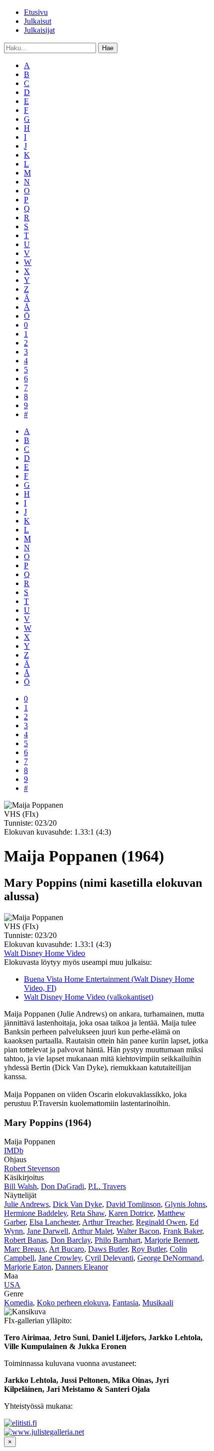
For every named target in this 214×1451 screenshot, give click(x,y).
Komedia (18, 1302)
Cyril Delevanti (109, 1258)
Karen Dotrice (130, 1213)
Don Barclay (71, 1240)
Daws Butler (107, 1249)
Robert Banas (25, 1240)
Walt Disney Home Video (44, 953)
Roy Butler (148, 1249)
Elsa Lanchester (54, 1222)
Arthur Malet (92, 1231)
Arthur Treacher (107, 1222)
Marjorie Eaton (27, 1267)
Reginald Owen (161, 1222)
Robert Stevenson (32, 1168)
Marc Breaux (24, 1249)
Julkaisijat (39, 30)
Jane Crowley (59, 1258)
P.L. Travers (107, 1186)
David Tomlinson (133, 1204)
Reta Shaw (88, 1213)
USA (12, 1284)
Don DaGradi (62, 1186)
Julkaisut (37, 21)
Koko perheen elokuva (72, 1302)
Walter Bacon (137, 1231)
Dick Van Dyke (77, 1204)
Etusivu (36, 12)
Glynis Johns (185, 1204)
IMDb (13, 1150)
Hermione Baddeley (35, 1213)
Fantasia (125, 1302)
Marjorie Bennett (171, 1240)
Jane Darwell (47, 1231)
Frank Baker (182, 1231)
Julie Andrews (26, 1204)
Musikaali (157, 1302)
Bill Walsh (20, 1186)
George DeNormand (169, 1258)
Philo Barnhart (117, 1240)
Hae (107, 48)
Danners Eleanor (81, 1267)
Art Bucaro (66, 1249)
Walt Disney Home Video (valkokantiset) (88, 997)
